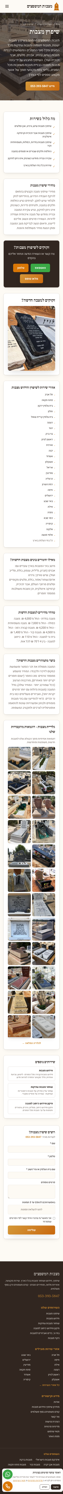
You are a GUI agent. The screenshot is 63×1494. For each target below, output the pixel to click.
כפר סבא (48, 518)
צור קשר (55, 1417)
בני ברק (49, 434)
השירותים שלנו (44, 24)
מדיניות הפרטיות (35, 1480)
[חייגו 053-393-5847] (8, 1486)
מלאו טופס (31, 279)
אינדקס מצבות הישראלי (47, 1460)
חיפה (50, 490)
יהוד (51, 428)
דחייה (44, 1487)
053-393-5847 (33, 1137)
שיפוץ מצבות (52, 1313)
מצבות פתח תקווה (17, 1464)
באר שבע (48, 501)
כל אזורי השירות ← (49, 1385)
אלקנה (49, 529)
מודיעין (49, 473)
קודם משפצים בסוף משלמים (45, 1412)
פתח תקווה (47, 400)
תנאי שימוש (53, 1431)
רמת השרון (47, 484)
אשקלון (49, 462)
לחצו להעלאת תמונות (31, 1209)
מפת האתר (53, 1436)
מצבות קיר (35, 1464)
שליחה (31, 1230)
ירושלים (49, 495)
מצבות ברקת (26, 1460)
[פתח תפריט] (7, 6)
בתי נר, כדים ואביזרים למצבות (44, 1333)
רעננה (50, 422)
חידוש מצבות (52, 1318)
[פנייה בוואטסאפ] (8, 1474)
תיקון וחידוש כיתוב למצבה (46, 1328)
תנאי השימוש (19, 1480)
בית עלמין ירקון (45, 406)
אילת (50, 507)
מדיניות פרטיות (51, 1426)
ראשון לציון (47, 439)
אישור (56, 1487)
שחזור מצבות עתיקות (48, 1323)
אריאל (50, 467)
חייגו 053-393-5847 (42, 86)
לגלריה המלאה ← (31, 1043)
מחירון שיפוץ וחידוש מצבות (45, 1407)
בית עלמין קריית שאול (42, 417)
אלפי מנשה (47, 535)
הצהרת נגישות (52, 1421)
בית (57, 24)
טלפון (20, 268)
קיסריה (49, 523)
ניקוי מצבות (53, 1338)
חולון (50, 411)
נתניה (50, 512)
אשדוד (49, 456)
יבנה (51, 450)
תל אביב (49, 394)
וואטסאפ (40, 268)
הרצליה (49, 479)
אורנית (49, 445)
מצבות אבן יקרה (51, 1464)
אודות (56, 1402)
